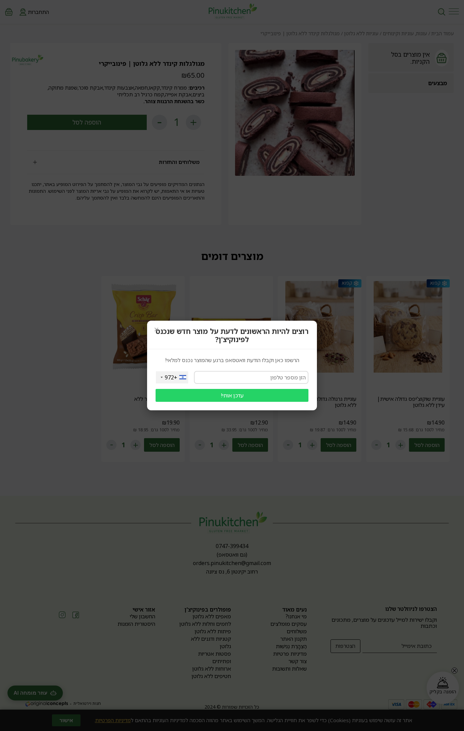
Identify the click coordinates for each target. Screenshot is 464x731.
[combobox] (172, 377)
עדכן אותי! (232, 395)
